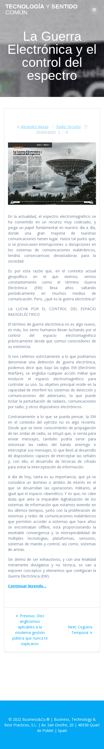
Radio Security (68, 126)
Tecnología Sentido (41, 10)
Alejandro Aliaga (35, 126)
